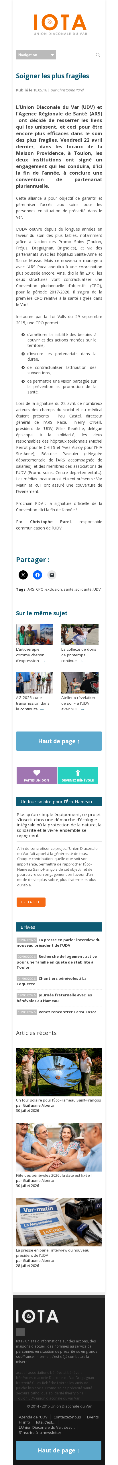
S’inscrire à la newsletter (40, 1432)
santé (69, 589)
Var (77, 1398)
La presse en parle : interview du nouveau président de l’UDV (59, 942)
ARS (30, 589)
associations (38, 1372)
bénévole (74, 1372)
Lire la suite (31, 902)
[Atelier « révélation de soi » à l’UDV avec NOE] (80, 692)
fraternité (23, 1382)
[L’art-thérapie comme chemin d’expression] (34, 643)
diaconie (41, 1377)
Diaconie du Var (62, 1377)
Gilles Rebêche (44, 1382)
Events (93, 1417)
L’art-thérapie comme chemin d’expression (30, 655)
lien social (36, 1388)
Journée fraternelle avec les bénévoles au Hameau (54, 997)
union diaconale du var (54, 1398)
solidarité (83, 589)
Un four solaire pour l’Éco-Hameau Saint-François (58, 1100)
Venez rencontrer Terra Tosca (68, 1011)
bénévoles (24, 1377)
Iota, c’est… (45, 1422)
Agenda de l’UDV (33, 1417)
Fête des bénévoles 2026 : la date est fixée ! (54, 1175)
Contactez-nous (67, 1417)
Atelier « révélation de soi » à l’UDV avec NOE (78, 703)
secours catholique (32, 1393)
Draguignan (85, 1377)
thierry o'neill (75, 1393)
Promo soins (55, 1388)
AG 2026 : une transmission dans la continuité (33, 703)
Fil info (24, 1422)
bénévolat (58, 1372)
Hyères (62, 1382)
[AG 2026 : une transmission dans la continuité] (34, 692)
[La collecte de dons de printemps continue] (80, 643)
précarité (74, 1388)
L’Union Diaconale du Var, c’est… (47, 1427)
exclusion (53, 589)
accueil (21, 1372)
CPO (40, 589)
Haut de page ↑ (59, 741)
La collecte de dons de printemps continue (78, 655)
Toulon (21, 1398)
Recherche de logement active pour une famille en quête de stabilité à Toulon (57, 962)
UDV (97, 589)
